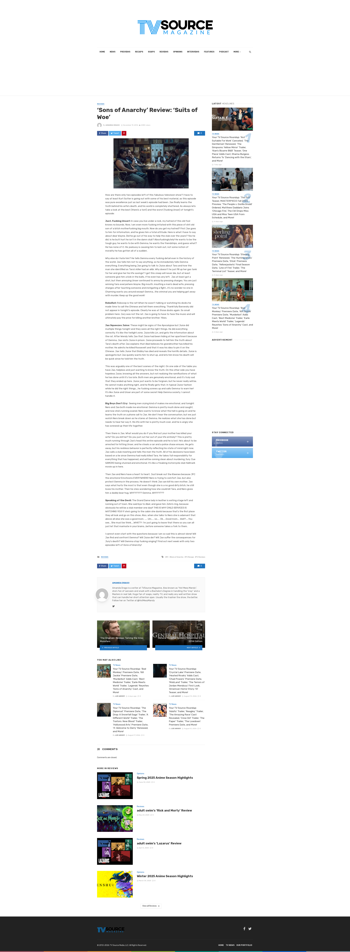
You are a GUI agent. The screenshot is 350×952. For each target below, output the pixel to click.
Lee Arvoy (120, 696)
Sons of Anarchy (177, 557)
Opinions (177, 52)
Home (102, 52)
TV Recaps (190, 557)
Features (209, 52)
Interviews (193, 52)
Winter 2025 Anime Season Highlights (165, 876)
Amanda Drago (113, 125)
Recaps (139, 52)
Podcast (224, 52)
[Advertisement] (175, 76)
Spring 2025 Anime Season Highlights (165, 777)
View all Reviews (149, 906)
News (112, 52)
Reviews (164, 52)
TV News (116, 665)
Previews (125, 52)
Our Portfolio (244, 945)
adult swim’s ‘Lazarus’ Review (159, 843)
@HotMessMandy (146, 600)
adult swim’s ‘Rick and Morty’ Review (164, 810)
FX (167, 557)
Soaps (151, 52)
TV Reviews (200, 557)
